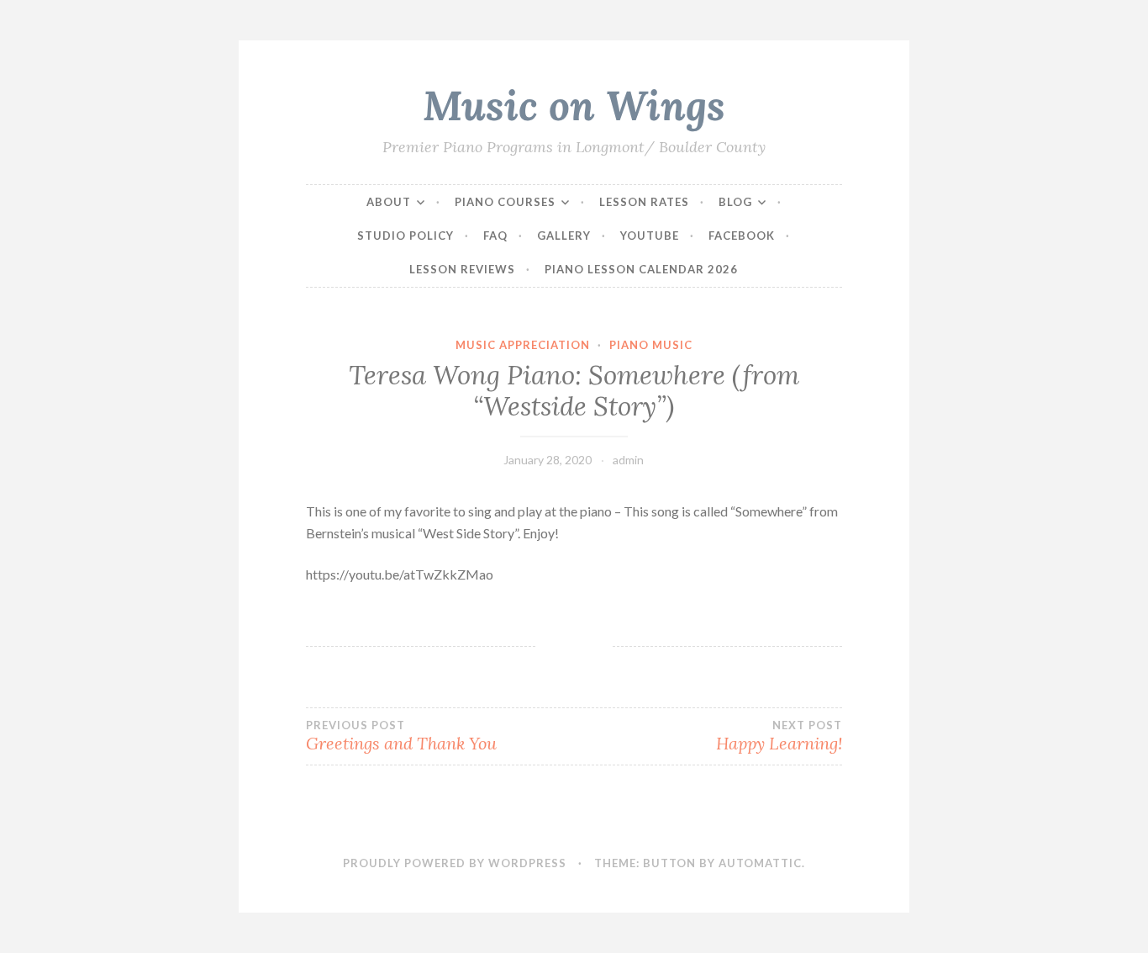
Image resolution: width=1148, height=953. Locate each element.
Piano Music (650, 345)
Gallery (564, 235)
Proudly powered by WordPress (454, 863)
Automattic (760, 863)
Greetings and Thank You (401, 736)
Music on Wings (574, 105)
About (388, 202)
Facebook (741, 235)
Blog (735, 202)
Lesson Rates (644, 202)
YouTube (649, 235)
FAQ (495, 235)
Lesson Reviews (462, 269)
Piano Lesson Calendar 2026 (641, 269)
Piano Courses (505, 202)
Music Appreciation (523, 345)
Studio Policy (405, 235)
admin (628, 460)
